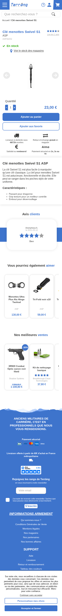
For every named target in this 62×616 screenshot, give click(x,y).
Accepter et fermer (31, 608)
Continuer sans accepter (31, 595)
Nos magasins (31, 533)
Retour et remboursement (31, 564)
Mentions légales (31, 528)
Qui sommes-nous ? (31, 520)
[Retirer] (6, 107)
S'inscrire (31, 506)
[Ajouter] (14, 107)
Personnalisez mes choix (31, 601)
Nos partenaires (31, 537)
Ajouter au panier (31, 116)
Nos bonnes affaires (31, 541)
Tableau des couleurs (31, 568)
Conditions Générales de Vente (31, 524)
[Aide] (43, 5)
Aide (31, 555)
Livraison (31, 560)
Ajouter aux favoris (31, 126)
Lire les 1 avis (53, 34)
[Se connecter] (49, 5)
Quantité (10, 101)
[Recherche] (53, 14)
